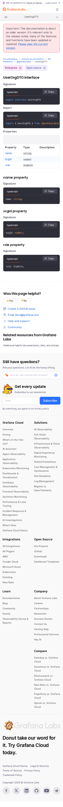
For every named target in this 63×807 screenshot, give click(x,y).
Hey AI (37, 639)
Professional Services (46, 634)
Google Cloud (10, 561)
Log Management (44, 481)
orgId (8, 159)
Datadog (7, 577)
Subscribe (50, 400)
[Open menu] (57, 9)
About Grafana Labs (45, 598)
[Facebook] (6, 791)
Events (6, 613)
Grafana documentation (33, 59)
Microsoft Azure (12, 566)
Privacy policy (42, 408)
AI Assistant (9, 448)
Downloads (40, 556)
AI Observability (43, 429)
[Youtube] (46, 791)
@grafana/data (24, 61)
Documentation (10, 59)
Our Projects (41, 546)
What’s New (9, 525)
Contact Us (40, 624)
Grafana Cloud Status (15, 530)
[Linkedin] (26, 791)
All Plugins (9, 551)
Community (9, 608)
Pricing (6, 434)
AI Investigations (12, 520)
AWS (5, 556)
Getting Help (41, 629)
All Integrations (11, 546)
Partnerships (41, 608)
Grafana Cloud (32, 745)
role (7, 165)
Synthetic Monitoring (15, 496)
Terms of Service (34, 2)
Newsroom (40, 613)
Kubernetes (9, 572)
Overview (8, 429)
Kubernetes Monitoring (16, 468)
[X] (16, 791)
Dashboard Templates (46, 561)
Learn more (51, 3)
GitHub (38, 551)
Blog (5, 603)
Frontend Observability (16, 491)
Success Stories (43, 618)
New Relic (8, 582)
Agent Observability (14, 454)
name (8, 153)
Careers (38, 603)
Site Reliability (42, 476)
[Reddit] (56, 791)
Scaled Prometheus (45, 461)
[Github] (36, 791)
